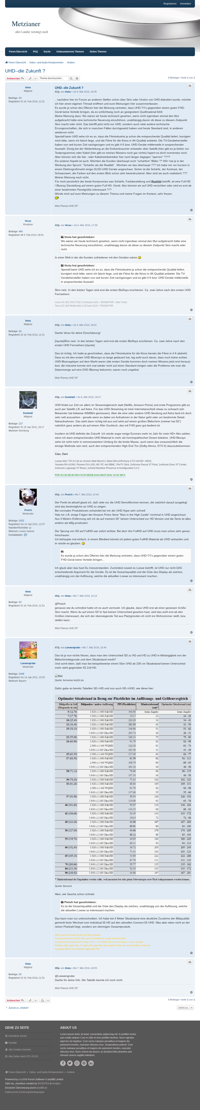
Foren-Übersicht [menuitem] (18, 51)
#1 (56, 91)
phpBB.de (42, 1087)
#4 (56, 397)
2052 (21, 520)
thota (28, 87)
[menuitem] (11, 1092)
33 (20, 98)
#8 (56, 968)
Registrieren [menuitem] (170, 3)
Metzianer (26, 23)
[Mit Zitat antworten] (189, 85)
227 (21, 423)
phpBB (22, 1079)
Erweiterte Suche (18, 1036)
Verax (28, 221)
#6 (56, 596)
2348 (21, 674)
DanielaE (28, 413)
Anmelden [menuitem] (185, 3)
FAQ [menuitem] (35, 51)
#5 (56, 494)
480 (21, 231)
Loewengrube (28, 663)
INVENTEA (43, 1083)
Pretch (28, 510)
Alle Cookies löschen (20, 1049)
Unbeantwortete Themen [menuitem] (70, 51)
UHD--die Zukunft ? (25, 70)
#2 (56, 225)
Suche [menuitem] (47, 51)
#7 (56, 647)
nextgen (56, 1083)
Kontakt (13, 1042)
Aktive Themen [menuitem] (98, 51)
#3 (56, 325)
